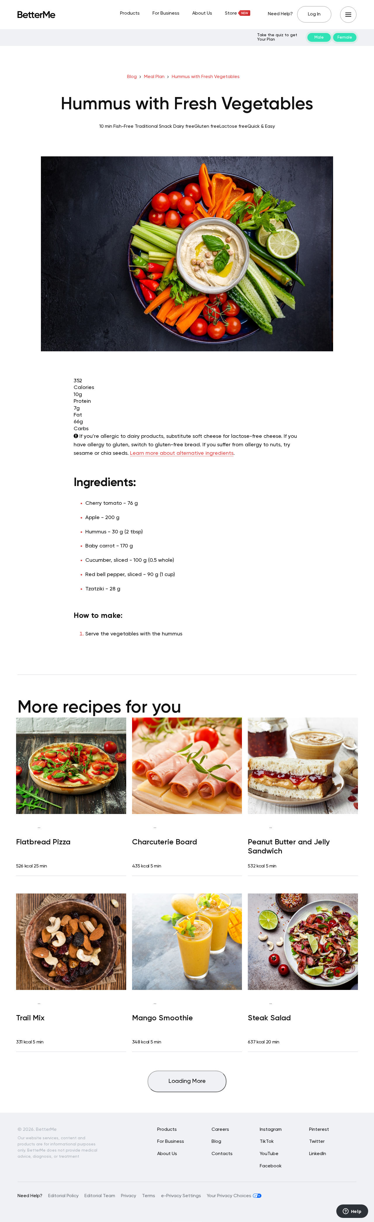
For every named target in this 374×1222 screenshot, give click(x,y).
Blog (132, 77)
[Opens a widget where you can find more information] (352, 1211)
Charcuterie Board (164, 842)
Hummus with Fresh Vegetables (206, 77)
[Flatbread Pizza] (71, 765)
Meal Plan (154, 77)
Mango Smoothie (162, 1018)
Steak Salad (269, 1018)
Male (319, 37)
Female (344, 37)
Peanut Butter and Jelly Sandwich (289, 847)
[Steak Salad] (303, 941)
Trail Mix (30, 1018)
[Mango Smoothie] (187, 941)
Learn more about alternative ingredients (181, 453)
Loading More (187, 1081)
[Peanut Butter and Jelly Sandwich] (303, 765)
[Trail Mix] (71, 941)
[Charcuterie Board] (187, 765)
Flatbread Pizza (43, 842)
